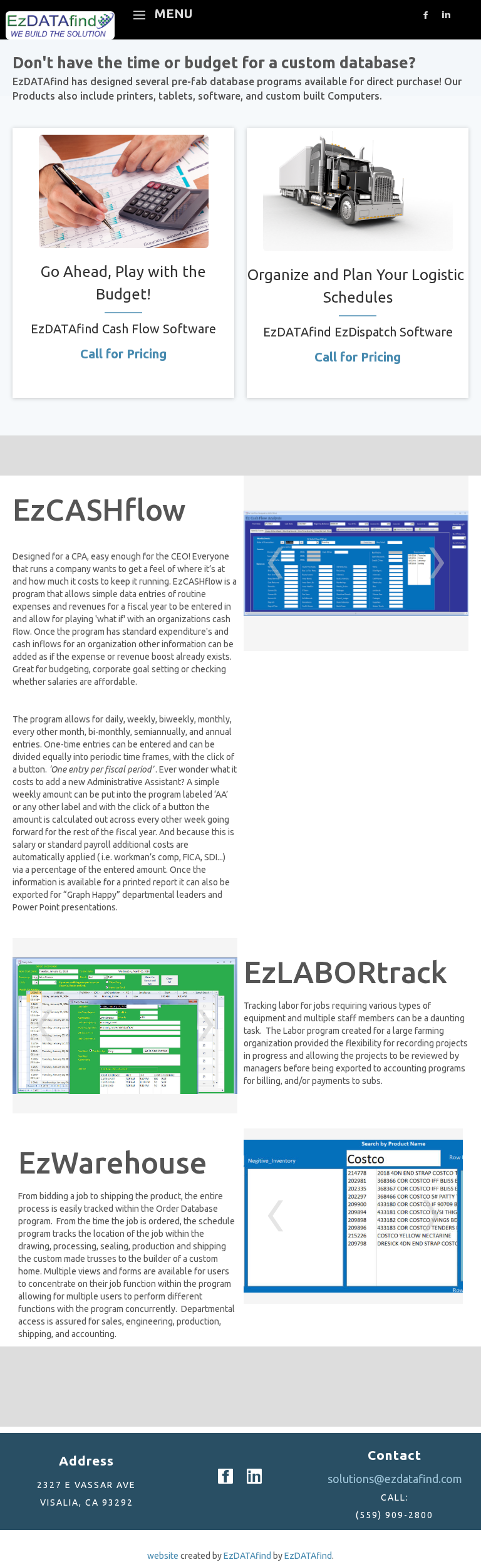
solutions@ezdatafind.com (395, 1478)
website (162, 1556)
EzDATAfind (247, 1556)
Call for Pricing (123, 353)
